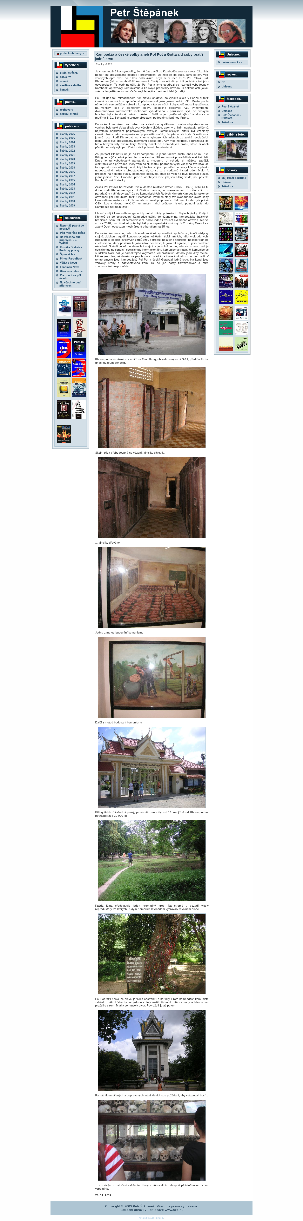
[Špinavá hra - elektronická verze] (79, 356)
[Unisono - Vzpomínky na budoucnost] (242, 225)
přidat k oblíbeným (71, 53)
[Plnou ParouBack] (79, 396)
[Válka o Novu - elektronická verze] (64, 356)
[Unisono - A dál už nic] (242, 319)
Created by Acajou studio (151, 1218)
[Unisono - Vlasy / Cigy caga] (242, 350)
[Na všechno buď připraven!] (79, 418)
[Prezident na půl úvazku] (64, 418)
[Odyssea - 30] (242, 334)
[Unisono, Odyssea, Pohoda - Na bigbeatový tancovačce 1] (226, 303)
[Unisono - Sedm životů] (242, 209)
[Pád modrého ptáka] (64, 315)
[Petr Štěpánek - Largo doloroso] (226, 271)
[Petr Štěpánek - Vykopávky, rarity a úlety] (242, 271)
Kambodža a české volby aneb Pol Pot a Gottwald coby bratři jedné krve (149, 56)
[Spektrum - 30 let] (226, 350)
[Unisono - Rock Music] (226, 319)
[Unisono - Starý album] (226, 225)
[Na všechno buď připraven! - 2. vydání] (80, 335)
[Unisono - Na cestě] (226, 287)
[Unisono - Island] (226, 256)
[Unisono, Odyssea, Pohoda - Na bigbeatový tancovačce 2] (242, 303)
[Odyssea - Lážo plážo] (225, 334)
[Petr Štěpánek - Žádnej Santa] (226, 209)
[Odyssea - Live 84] (242, 240)
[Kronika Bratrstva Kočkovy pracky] (64, 376)
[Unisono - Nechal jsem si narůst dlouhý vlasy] (242, 256)
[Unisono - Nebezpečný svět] (242, 287)
